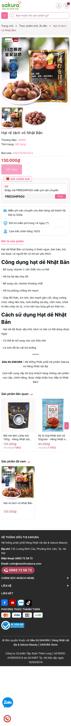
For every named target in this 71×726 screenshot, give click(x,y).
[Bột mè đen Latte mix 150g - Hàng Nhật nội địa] (18, 415)
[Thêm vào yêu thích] (66, 40)
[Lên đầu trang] (67, 717)
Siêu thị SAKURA (12, 361)
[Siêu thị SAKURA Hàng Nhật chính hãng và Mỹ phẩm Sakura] (13, 5)
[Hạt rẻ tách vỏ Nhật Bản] (18, 482)
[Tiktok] (28, 602)
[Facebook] (4, 602)
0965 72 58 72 (24, 558)
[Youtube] (12, 602)
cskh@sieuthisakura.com (25, 563)
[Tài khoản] (59, 6)
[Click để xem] (35, 71)
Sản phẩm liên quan (15, 394)
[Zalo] (20, 602)
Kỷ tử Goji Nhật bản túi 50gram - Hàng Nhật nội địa (52, 437)
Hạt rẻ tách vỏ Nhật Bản (17, 503)
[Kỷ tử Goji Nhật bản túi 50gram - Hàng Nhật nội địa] (52, 415)
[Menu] (4, 15)
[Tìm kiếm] (13, 15)
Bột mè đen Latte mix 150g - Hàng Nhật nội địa (16, 437)
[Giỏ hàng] (66, 6)
